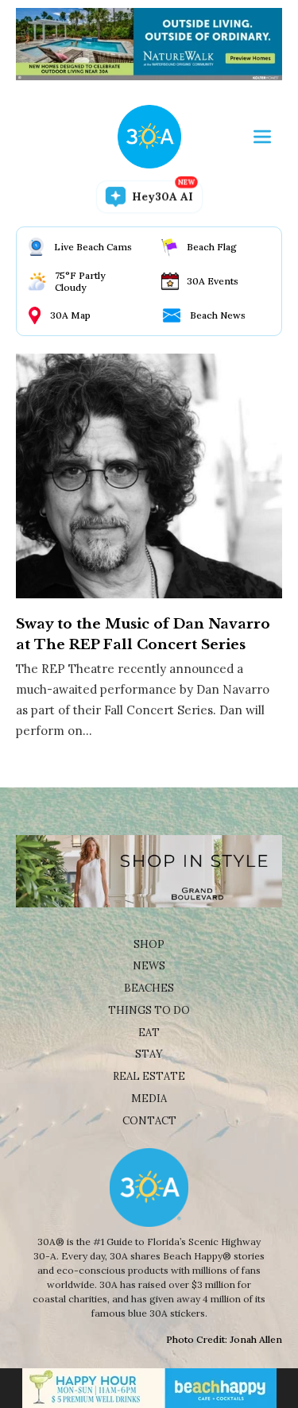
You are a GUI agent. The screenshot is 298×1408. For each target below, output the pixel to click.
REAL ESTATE (149, 1076)
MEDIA (149, 1098)
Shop (149, 944)
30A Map (70, 315)
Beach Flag (212, 247)
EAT (149, 1032)
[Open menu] (262, 137)
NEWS (149, 966)
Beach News (218, 315)
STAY (149, 1054)
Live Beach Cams (93, 247)
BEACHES (149, 988)
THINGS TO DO (149, 1010)
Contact (149, 1121)
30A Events (212, 281)
